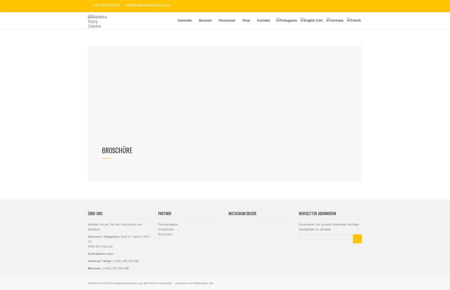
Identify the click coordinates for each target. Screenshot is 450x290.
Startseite (185, 20)
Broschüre (165, 234)
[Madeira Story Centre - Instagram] (355, 6)
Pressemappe (168, 224)
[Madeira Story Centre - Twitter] (349, 6)
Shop (246, 20)
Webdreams (200, 283)
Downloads (166, 229)
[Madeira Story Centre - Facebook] (343, 6)
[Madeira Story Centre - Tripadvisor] (360, 6)
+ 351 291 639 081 (106, 5)
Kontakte (263, 20)
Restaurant (227, 20)
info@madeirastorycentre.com (147, 5)
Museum (205, 20)
